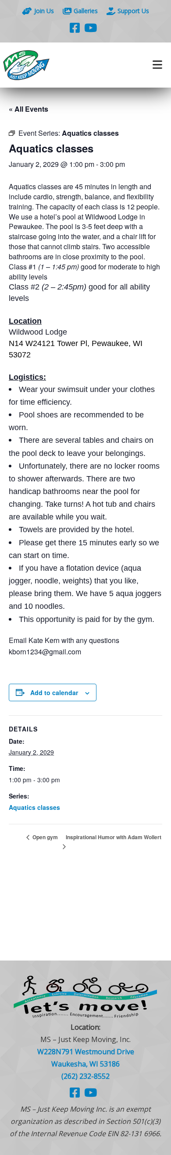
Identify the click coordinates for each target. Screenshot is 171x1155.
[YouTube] (90, 27)
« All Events (28, 109)
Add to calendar (54, 692)
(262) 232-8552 (85, 1076)
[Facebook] (75, 27)
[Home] (43, 65)
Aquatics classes (34, 807)
